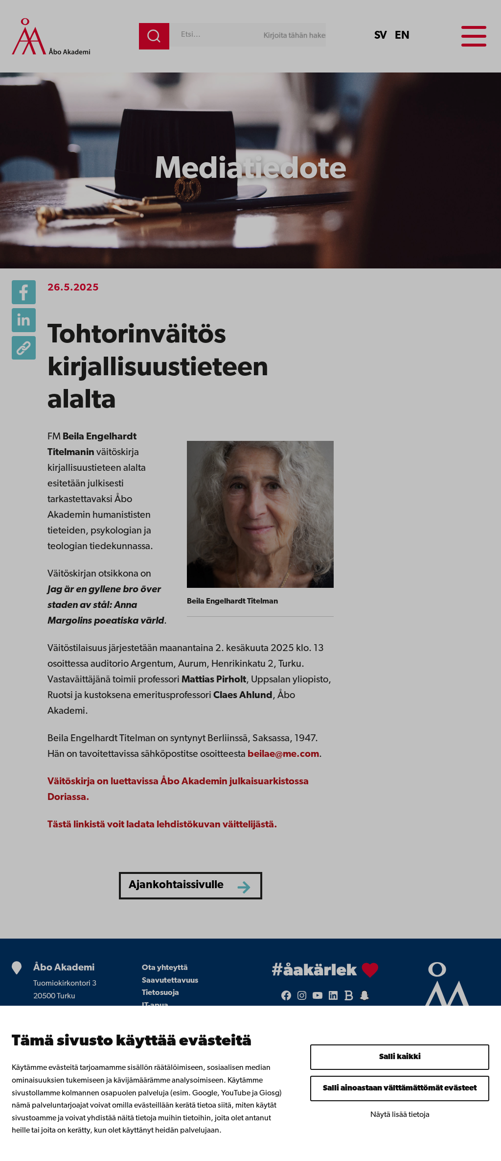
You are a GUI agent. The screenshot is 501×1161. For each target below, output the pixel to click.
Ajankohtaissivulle (176, 885)
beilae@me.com (283, 754)
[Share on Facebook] (24, 292)
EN (402, 36)
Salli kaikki (400, 1057)
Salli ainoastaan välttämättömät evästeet (400, 1088)
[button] (24, 348)
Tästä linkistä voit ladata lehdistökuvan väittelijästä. (162, 825)
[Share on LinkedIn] (24, 320)
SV (380, 36)
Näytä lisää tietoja (400, 1115)
